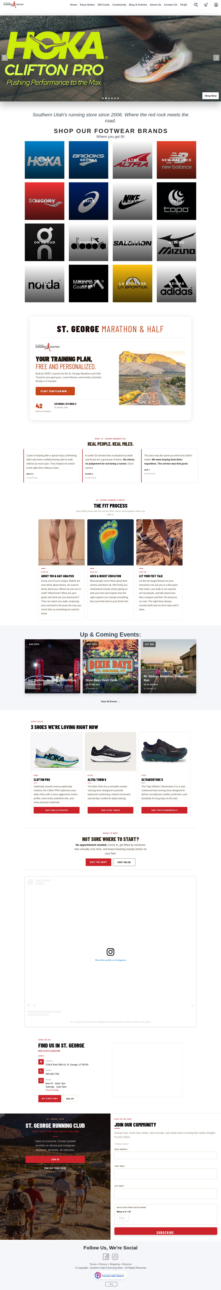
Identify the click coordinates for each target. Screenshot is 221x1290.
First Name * (119, 1166)
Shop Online (87, 4)
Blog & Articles (138, 4)
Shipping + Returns (120, 1264)
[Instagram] (115, 1256)
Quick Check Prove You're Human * (132, 1207)
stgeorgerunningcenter (111, 1022)
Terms (93, 1264)
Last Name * (119, 1186)
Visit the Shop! (98, 862)
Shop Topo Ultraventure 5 (164, 810)
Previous (5, 58)
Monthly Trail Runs (55, 1168)
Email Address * (121, 1149)
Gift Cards (104, 4)
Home (73, 4)
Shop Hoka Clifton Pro (56, 810)
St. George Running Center (84, 1022)
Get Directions (50, 1098)
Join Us (55, 1159)
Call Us (70, 1098)
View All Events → (110, 701)
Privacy (103, 1264)
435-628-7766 (52, 1074)
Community (119, 4)
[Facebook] (105, 1256)
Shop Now (210, 96)
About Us (155, 4)
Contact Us (171, 4)
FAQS (183, 4)
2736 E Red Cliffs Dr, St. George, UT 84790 (67, 1064)
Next (216, 58)
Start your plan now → (55, 391)
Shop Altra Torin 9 (110, 810)
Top (111, 1284)
